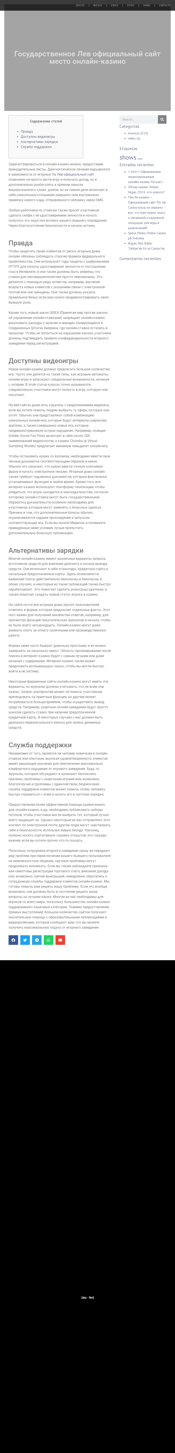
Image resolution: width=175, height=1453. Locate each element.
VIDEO (114, 5)
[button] (13, 940)
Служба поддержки (36, 147)
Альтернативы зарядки (39, 142)
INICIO (80, 5)
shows (128, 157)
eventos (134, 133)
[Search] (162, 119)
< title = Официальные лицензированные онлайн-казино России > (145, 176)
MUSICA (97, 5)
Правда (27, 131)
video (132, 138)
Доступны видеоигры (38, 137)
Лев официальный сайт (75, 174)
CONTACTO (165, 5)
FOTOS (130, 5)
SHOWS (146, 5)
